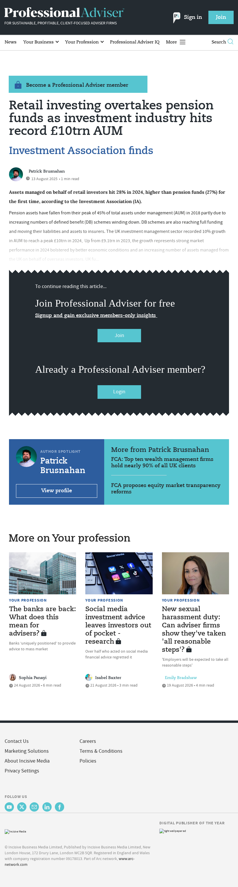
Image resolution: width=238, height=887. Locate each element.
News (11, 42)
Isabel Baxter (108, 678)
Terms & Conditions (101, 751)
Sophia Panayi (32, 678)
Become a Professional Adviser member (77, 85)
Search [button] (219, 42)
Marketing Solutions (27, 751)
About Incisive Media (27, 761)
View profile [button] (56, 490)
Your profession (28, 600)
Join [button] (221, 17)
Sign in (193, 17)
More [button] (172, 42)
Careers (88, 741)
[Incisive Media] (15, 831)
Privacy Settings (22, 770)
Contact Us (17, 741)
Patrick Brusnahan (47, 171)
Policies (88, 761)
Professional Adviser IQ (134, 42)
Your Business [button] (39, 42)
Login (119, 391)
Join (119, 335)
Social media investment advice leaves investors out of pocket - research (118, 625)
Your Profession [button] (82, 42)
